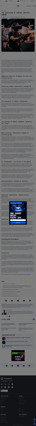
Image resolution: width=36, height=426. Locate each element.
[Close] (26, 202)
